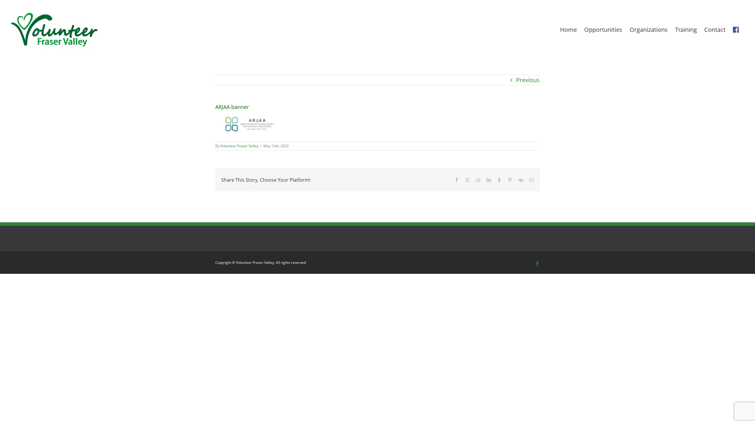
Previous (528, 80)
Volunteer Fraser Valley (239, 145)
